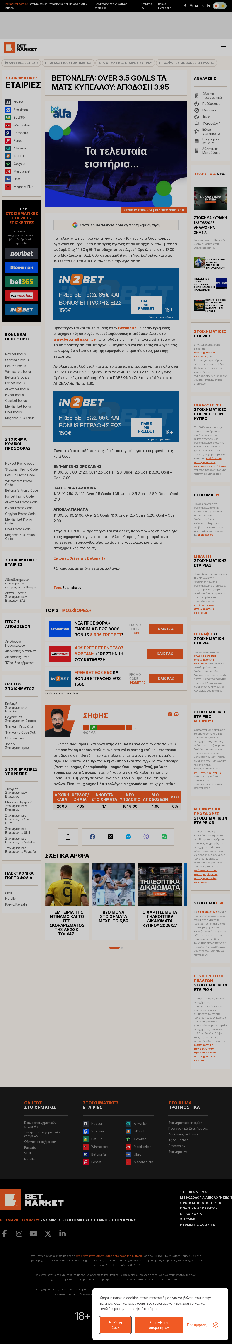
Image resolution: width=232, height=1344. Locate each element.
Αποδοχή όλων (115, 1325)
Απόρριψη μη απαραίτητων (159, 1325)
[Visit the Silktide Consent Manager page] (215, 1325)
